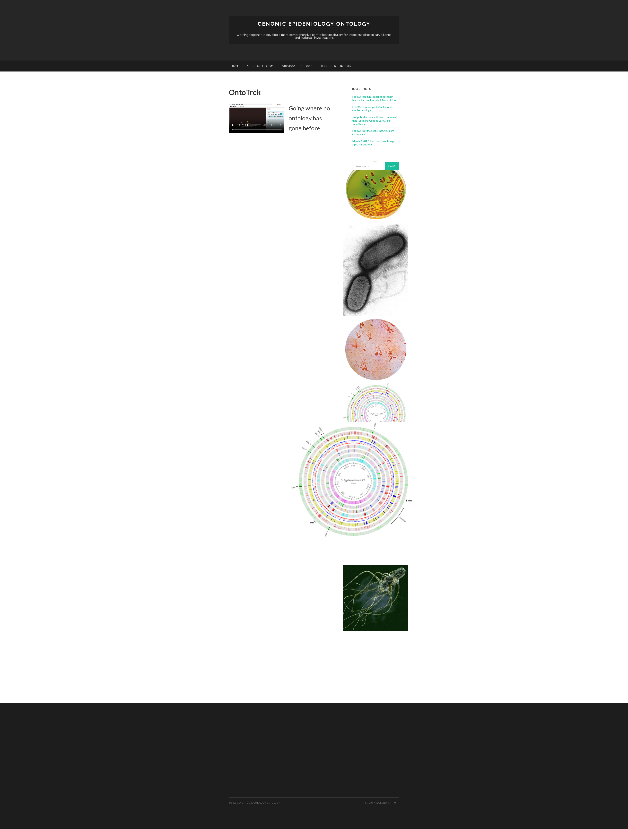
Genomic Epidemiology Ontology (314, 24)
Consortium (265, 66)
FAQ (248, 66)
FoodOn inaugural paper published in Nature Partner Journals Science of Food (374, 98)
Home (235, 66)
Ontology (289, 66)
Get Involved (342, 66)
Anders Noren (382, 803)
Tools (308, 66)
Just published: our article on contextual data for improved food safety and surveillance (374, 120)
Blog (324, 66)
